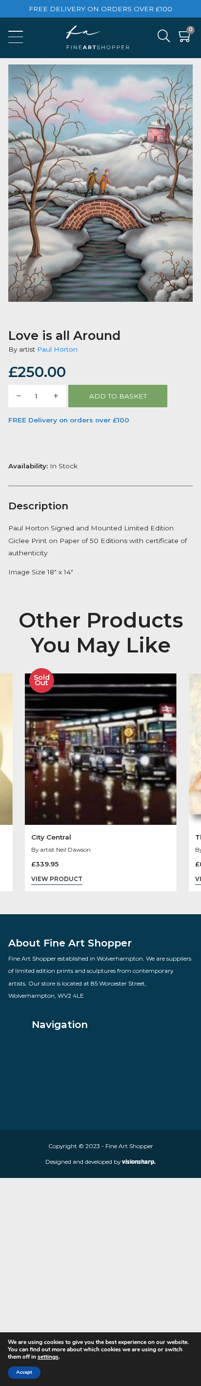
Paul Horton (57, 349)
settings (48, 1357)
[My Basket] (186, 38)
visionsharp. (139, 1161)
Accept (24, 1371)
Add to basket (118, 396)
